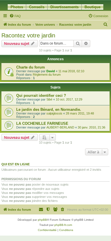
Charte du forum (30, 67)
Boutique (92, 7)
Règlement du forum (47, 74)
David (50, 71)
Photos (17, 7)
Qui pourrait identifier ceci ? (41, 95)
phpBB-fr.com (63, 224)
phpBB (42, 219)
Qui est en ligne (15, 164)
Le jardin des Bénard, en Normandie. (48, 109)
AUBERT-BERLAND (60, 127)
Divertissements (64, 7)
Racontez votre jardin (28, 35)
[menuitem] (15, 16)
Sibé (49, 99)
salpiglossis (54, 113)
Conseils (36, 7)
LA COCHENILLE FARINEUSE (42, 123)
